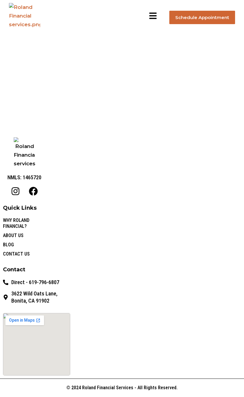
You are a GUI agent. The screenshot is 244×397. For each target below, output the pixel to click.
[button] (153, 16)
